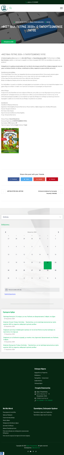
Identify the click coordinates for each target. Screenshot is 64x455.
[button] (2, 453)
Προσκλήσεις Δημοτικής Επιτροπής (43, 415)
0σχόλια (48, 22)
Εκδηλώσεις (37, 375)
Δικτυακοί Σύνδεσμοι (8, 425)
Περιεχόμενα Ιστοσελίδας (9, 412)
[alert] (32, 290)
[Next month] (59, 232)
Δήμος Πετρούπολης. (32, 446)
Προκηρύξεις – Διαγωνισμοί (41, 378)
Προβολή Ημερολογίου (10, 294)
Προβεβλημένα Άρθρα (39, 22)
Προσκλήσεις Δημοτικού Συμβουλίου (43, 412)
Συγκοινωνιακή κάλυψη (8, 417)
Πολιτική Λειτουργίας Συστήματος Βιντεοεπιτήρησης (16, 435)
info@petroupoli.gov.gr (42, 398)
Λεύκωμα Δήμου (38, 383)
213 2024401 (40, 400)
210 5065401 (49, 400)
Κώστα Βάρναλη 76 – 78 (43, 394)
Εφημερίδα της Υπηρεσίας (40, 372)
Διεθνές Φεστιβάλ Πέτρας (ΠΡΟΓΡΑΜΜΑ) (24, 22)
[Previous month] (6, 232)
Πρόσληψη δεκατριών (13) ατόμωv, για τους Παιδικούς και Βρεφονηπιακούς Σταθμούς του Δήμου (29, 316)
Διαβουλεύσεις (38, 380)
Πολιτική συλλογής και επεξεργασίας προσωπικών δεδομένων (16, 432)
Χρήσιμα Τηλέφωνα (7, 415)
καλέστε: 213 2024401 (33, 2)
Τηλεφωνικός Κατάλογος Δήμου (11, 423)
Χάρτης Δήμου (6, 420)
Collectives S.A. (36, 448)
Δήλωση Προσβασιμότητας (9, 428)
